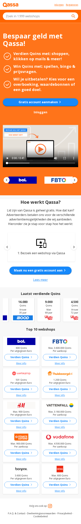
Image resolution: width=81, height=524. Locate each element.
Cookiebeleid (40, 516)
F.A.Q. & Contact (16, 513)
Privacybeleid (64, 513)
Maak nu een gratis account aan (40, 270)
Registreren (72, 4)
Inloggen (59, 4)
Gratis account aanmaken (40, 102)
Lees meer (40, 280)
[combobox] (40, 16)
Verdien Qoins (22, 357)
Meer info (21, 363)
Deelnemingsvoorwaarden (41, 513)
